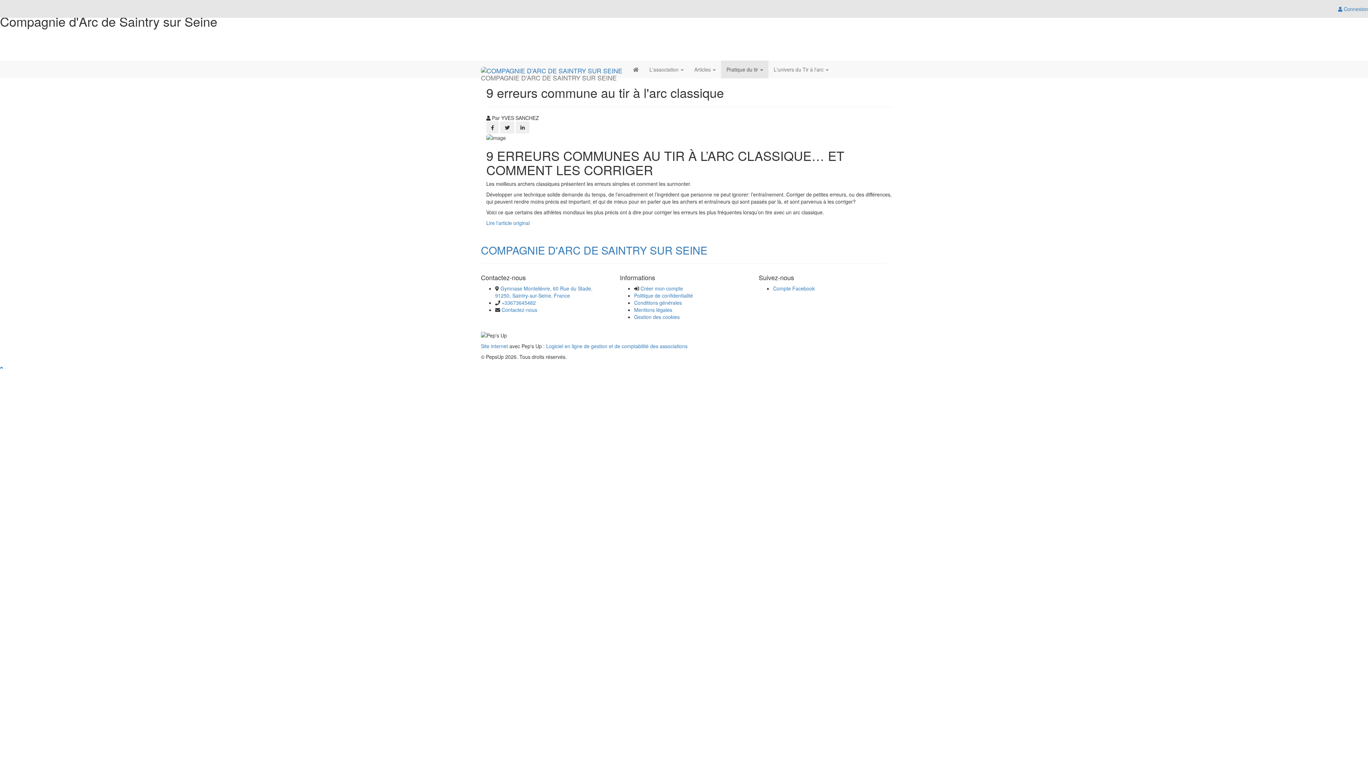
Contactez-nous (519, 309)
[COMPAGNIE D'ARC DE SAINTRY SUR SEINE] (551, 69)
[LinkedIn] (522, 127)
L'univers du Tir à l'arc (799, 69)
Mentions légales (653, 309)
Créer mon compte (662, 288)
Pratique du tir (743, 69)
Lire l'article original (508, 222)
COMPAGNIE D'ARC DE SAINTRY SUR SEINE (594, 250)
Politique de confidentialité (663, 295)
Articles (703, 69)
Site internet (494, 346)
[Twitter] (507, 127)
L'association (664, 69)
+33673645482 (519, 302)
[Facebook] (492, 127)
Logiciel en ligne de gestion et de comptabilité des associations (617, 346)
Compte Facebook (794, 288)
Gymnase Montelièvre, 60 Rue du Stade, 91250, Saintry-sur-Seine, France (543, 292)
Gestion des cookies (657, 316)
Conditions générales (658, 302)
